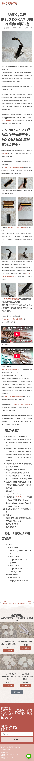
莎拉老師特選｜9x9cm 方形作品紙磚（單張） (25, 676)
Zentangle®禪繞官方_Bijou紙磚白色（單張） (8, 676)
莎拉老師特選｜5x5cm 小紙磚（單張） (8, 642)
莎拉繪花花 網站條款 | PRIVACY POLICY (11, 747)
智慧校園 (15, 593)
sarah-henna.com (9, 746)
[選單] (31, 3)
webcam (10, 588)
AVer (4, 586)
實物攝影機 (10, 591)
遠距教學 (23, 596)
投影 (23, 591)
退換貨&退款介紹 (5, 749)
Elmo (16, 586)
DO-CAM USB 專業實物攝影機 (14, 167)
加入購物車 (8, 650)
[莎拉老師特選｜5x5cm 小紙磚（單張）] (8, 630)
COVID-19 (10, 586)
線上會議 (26, 593)
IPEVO (21, 586)
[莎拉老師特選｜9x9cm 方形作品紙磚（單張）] (25, 662)
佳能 (15, 588)
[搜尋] (24, 3)
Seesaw (26, 586)
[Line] (28, 756)
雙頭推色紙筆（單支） (25, 641)
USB (4, 588)
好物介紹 (5, 28)
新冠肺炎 (8, 593)
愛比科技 (18, 591)
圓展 (25, 588)
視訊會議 (17, 596)
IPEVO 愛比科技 (6, 121)
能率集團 (10, 596)
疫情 (20, 593)
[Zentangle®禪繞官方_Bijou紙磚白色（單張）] (8, 662)
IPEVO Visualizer (21, 497)
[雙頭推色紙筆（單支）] (25, 630)
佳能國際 (21, 588)
